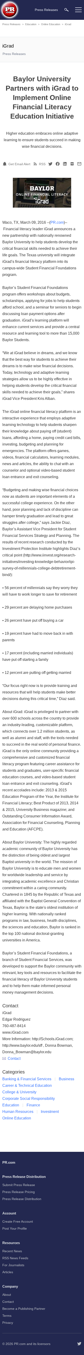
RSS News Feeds (15, 1258)
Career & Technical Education (27, 1085)
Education (30, 24)
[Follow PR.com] (79, 1343)
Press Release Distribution (21, 1199)
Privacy (7, 1322)
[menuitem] (66, 10)
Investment (50, 1112)
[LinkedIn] (65, 163)
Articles (7, 1272)
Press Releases (11, 24)
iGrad (68, 24)
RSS (42, 164)
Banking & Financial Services (26, 1079)
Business (66, 1079)
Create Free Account (17, 1221)
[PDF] (72, 163)
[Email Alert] (5, 163)
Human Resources (17, 1112)
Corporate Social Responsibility (28, 1099)
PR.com (57, 222)
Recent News (12, 1251)
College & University (19, 1092)
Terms (6, 1315)
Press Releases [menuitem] (46, 10)
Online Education (50, 24)
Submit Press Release (18, 1185)
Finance (33, 1105)
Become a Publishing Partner (23, 1308)
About (6, 1295)
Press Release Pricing (18, 1192)
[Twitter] (50, 163)
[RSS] (36, 163)
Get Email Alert (19, 164)
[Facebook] (57, 163)
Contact (14, 1058)
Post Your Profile (14, 1228)
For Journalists (13, 1265)
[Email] (79, 163)
